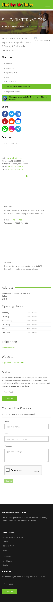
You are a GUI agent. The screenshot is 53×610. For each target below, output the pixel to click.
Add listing (7, 561)
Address (9, 64)
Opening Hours (11, 73)
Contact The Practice (13, 82)
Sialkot (23, 26)
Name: (7, 421)
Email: (6, 433)
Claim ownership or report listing (18, 86)
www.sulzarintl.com (15, 158)
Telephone (10, 68)
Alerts (8, 77)
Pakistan (13, 26)
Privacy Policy (8, 546)
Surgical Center (11, 143)
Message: (8, 446)
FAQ (5, 550)
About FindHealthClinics (13, 537)
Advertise (7, 556)
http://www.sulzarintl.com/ (13, 362)
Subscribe (10, 399)
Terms (6, 541)
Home (4, 26)
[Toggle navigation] (47, 5)
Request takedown (13, 91)
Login (5, 565)
